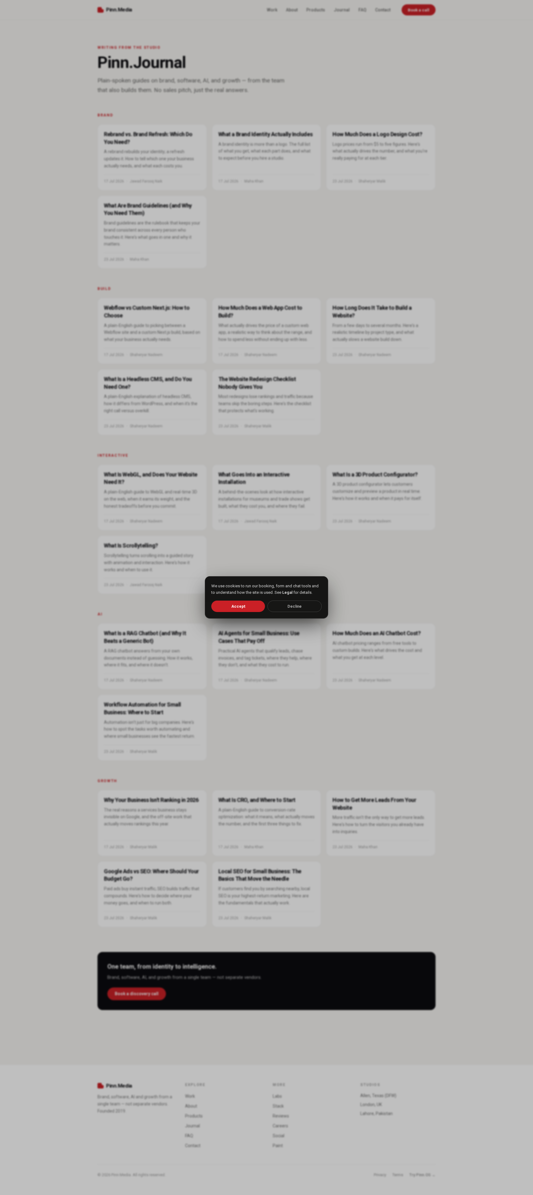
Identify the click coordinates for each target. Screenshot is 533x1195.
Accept (238, 606)
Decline (294, 606)
